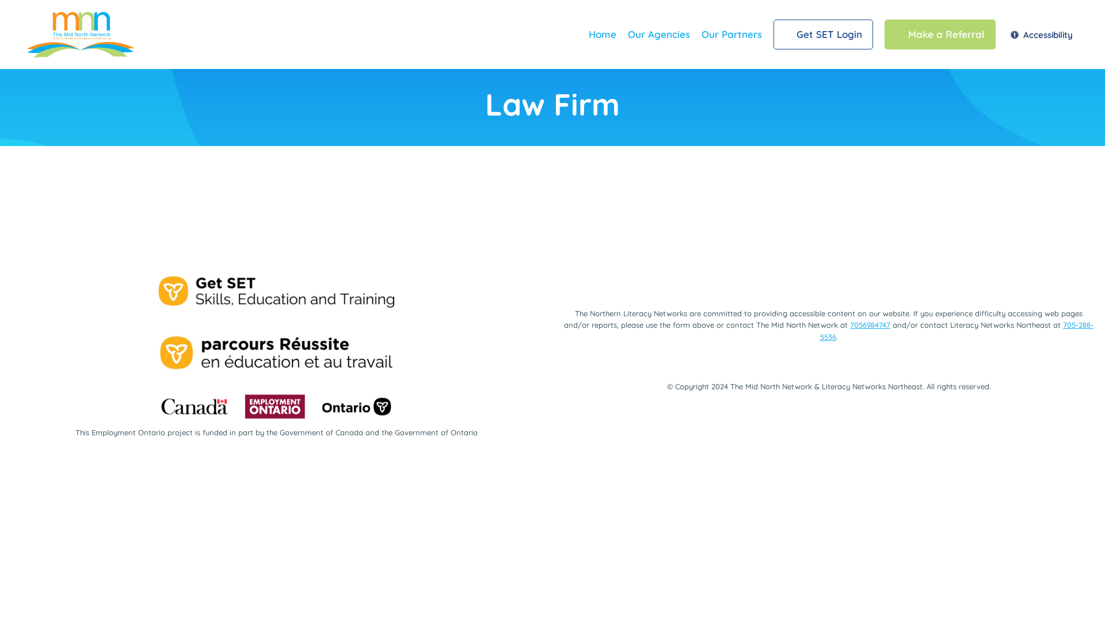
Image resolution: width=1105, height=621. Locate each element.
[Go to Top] (1081, 598)
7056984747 (870, 324)
